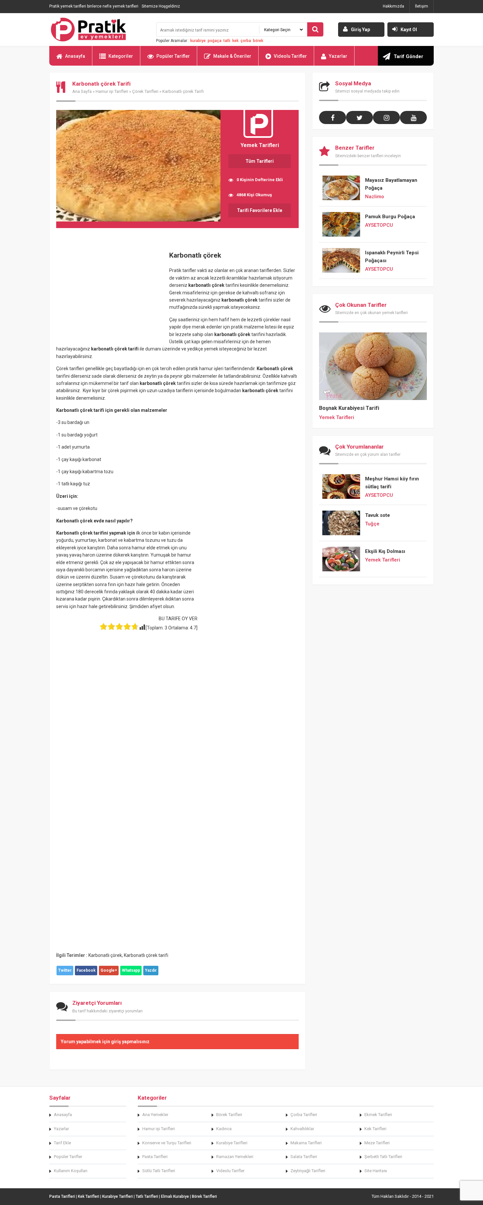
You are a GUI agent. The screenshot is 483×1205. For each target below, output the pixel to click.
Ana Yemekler (155, 1114)
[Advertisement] (111, 293)
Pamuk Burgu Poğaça (390, 217)
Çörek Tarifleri (145, 91)
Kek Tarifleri (375, 1128)
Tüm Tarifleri (259, 161)
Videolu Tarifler (290, 56)
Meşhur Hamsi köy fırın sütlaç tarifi (392, 483)
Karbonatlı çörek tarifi (146, 955)
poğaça (214, 40)
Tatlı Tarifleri (147, 1196)
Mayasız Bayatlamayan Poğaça (391, 184)
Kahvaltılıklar (302, 1128)
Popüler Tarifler (173, 56)
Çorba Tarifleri (303, 1114)
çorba (246, 40)
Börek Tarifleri (229, 1114)
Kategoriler (120, 56)
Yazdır (151, 970)
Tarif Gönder (408, 56)
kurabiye (198, 40)
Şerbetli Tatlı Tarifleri (383, 1156)
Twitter (65, 970)
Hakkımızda (393, 6)
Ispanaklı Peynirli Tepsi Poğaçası (392, 257)
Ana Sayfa (82, 91)
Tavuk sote (377, 515)
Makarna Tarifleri (306, 1142)
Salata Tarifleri (303, 1156)
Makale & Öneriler (232, 56)
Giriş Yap (360, 29)
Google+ (109, 970)
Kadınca (224, 1128)
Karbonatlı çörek (105, 955)
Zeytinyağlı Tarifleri (307, 1170)
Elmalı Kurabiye (175, 1196)
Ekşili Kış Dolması (385, 551)
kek (235, 40)
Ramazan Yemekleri (234, 1156)
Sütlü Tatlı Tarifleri (158, 1170)
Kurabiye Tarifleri (231, 1142)
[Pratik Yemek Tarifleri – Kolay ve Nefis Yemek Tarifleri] (98, 29)
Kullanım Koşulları (70, 1170)
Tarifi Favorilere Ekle (259, 210)
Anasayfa (75, 56)
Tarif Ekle (62, 1142)
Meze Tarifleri (377, 1142)
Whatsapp (131, 970)
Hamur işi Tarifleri (112, 91)
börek (258, 40)
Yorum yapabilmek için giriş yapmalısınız (105, 1041)
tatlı (226, 40)
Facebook (86, 970)
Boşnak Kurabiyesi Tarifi (349, 408)
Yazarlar (338, 56)
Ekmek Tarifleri (378, 1114)
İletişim (421, 6)
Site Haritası (375, 1170)
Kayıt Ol (409, 29)
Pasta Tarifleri (155, 1156)
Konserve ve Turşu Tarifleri (166, 1142)
